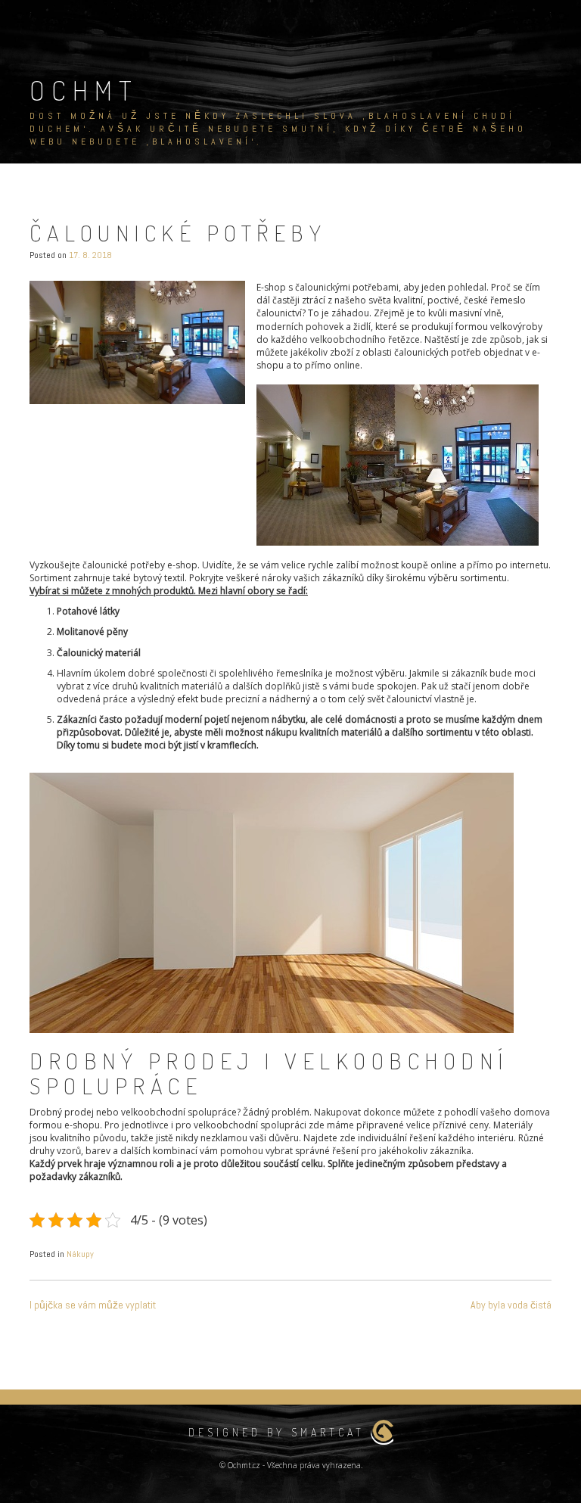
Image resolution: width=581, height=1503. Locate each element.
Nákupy (80, 1254)
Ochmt (84, 90)
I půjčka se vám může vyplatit (93, 1305)
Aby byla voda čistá (511, 1305)
